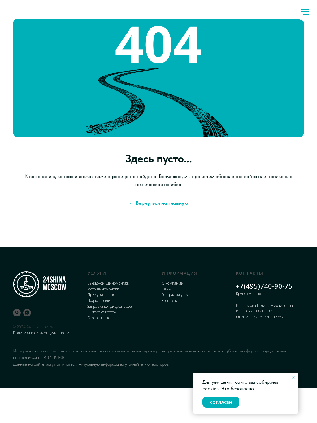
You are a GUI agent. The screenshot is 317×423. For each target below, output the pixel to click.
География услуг (176, 294)
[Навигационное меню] (305, 12)
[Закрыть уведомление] (294, 377)
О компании (173, 283)
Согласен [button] (221, 402)
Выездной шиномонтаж (107, 283)
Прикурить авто (101, 294)
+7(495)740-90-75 (264, 285)
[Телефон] (17, 312)
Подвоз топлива (101, 300)
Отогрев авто (98, 318)
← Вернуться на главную (158, 203)
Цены (167, 289)
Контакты (170, 300)
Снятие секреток (101, 312)
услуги (96, 273)
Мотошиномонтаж (103, 289)
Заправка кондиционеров (109, 306)
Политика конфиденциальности (41, 332)
